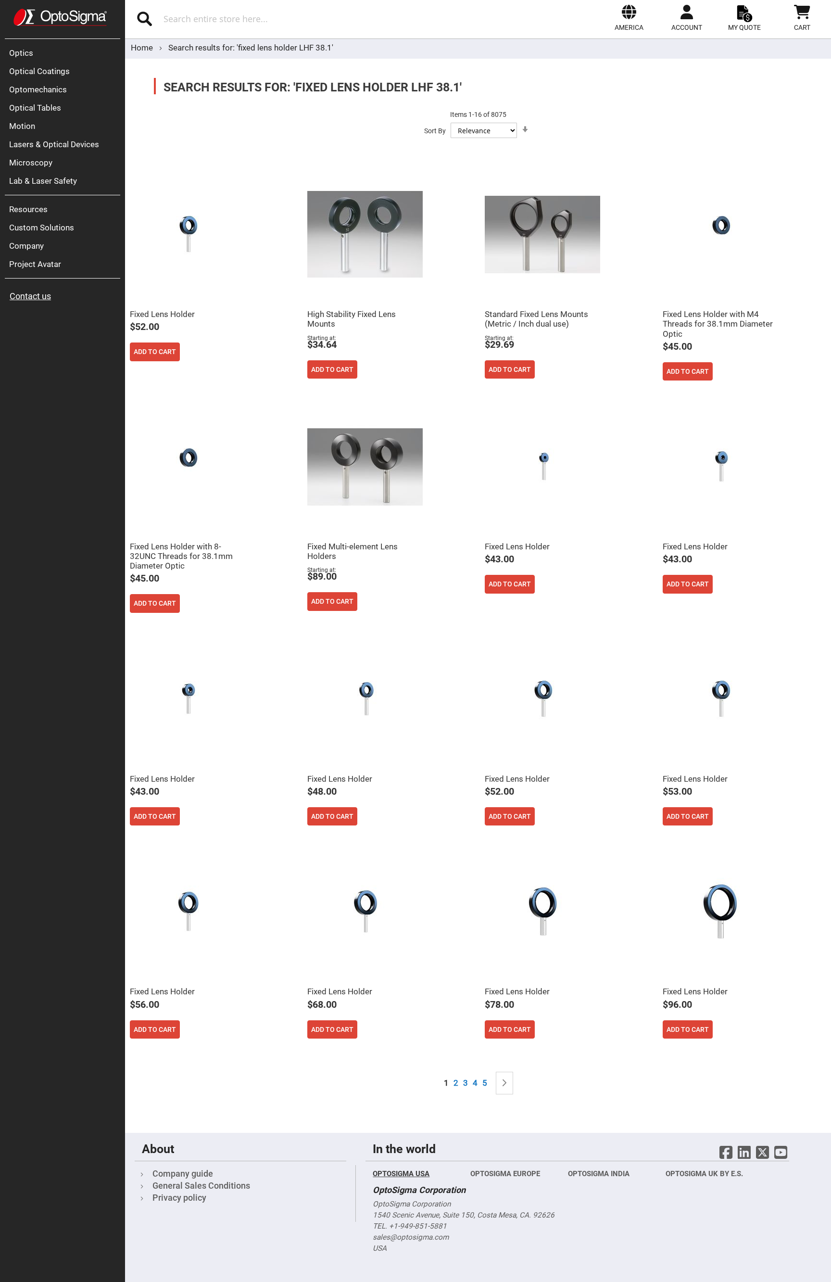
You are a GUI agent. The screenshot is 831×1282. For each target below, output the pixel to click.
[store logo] (60, 17)
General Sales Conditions (201, 1185)
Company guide (182, 1173)
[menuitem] (65, 53)
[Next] (504, 1083)
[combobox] (252, 18)
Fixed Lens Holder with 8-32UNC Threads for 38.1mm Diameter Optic (181, 556)
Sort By (435, 131)
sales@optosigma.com (411, 1237)
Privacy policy (179, 1198)
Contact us (30, 296)
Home (143, 47)
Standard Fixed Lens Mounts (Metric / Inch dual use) (536, 319)
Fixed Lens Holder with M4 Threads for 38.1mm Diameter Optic (718, 323)
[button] (629, 18)
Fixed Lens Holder (162, 314)
